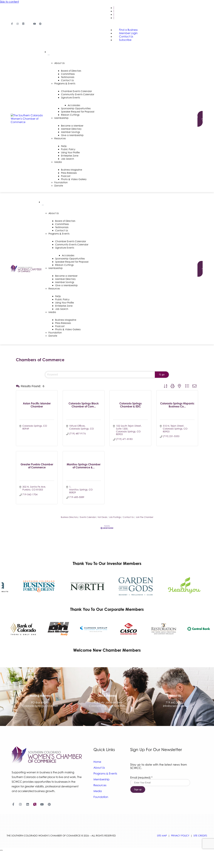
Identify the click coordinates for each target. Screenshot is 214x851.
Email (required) (141, 777)
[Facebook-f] (12, 24)
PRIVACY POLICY (180, 835)
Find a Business (124, 7)
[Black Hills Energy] (54, 628)
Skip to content (9, 1)
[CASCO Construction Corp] (124, 628)
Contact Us (122, 14)
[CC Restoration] (159, 628)
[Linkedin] (23, 24)
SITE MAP (162, 835)
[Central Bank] (194, 628)
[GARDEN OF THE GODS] (131, 586)
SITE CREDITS (200, 835)
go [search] (163, 374)
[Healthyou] (179, 586)
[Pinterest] (40, 24)
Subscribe (120, 17)
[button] (17, 386)
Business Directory (69, 517)
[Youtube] (34, 24)
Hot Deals (102, 517)
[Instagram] (17, 24)
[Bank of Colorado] (19, 628)
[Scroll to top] (1, 850)
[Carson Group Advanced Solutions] (89, 628)
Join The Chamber (144, 517)
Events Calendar (88, 517)
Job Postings (115, 517)
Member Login (124, 11)
